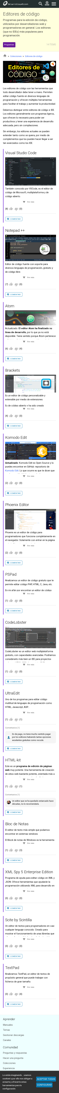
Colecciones (16, 56)
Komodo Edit (12, 470)
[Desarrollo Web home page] (15, 4)
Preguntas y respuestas (15, 1053)
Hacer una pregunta (13, 1058)
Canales (7, 1040)
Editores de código (33, 56)
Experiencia (9, 1068)
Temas (6, 1030)
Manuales (8, 1025)
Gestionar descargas (13, 1035)
